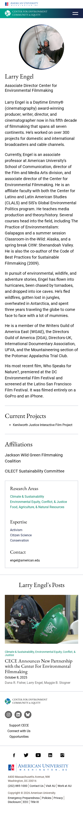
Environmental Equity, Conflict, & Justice (38, 502)
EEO (25, 802)
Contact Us (37, 785)
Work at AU (65, 785)
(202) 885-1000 (17, 785)
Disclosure (14, 802)
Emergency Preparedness (24, 798)
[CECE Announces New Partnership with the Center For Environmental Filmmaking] (41, 619)
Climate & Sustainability (27, 496)
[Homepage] (41, 767)
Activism (16, 530)
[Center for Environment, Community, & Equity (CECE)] (26, 13)
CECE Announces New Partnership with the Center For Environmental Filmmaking (38, 666)
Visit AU (50, 785)
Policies (46, 798)
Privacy (58, 798)
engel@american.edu (25, 560)
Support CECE (19, 725)
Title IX (34, 802)
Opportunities (19, 737)
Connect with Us (18, 731)
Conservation (19, 540)
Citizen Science (21, 535)
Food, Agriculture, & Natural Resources (37, 507)
